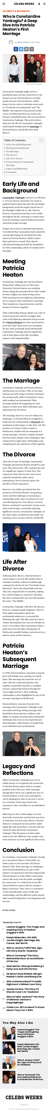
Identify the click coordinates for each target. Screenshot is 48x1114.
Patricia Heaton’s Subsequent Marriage (20, 163)
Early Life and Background (18, 144)
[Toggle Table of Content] (40, 140)
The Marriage (12, 151)
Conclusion (11, 172)
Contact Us (24, 1105)
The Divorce (11, 154)
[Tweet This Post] (21, 49)
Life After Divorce (14, 158)
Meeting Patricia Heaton (17, 148)
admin (20, 42)
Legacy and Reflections (16, 168)
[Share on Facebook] (16, 49)
